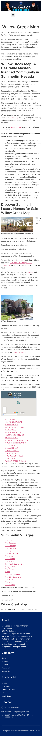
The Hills (8, 551)
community (13, 117)
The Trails (9, 579)
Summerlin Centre (12, 574)
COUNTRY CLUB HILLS (14, 427)
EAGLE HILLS (10, 430)
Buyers (30, 272)
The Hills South (11, 553)
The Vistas (9, 582)
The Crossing (10, 546)
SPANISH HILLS (11, 448)
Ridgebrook (10, 566)
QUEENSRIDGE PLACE (14, 435)
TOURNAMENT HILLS (14, 456)
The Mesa (9, 556)
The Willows (10, 585)
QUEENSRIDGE (11, 438)
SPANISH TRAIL (11, 445)
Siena (7, 572)
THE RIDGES (10, 453)
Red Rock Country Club (15, 564)
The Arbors (9, 540)
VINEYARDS (10, 458)
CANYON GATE (11, 425)
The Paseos (10, 559)
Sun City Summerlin (13, 577)
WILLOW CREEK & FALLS (15, 461)
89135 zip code (19, 352)
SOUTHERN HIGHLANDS (15, 443)
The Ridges (9, 569)
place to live (16, 127)
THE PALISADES (12, 451)
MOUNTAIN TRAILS (13, 432)
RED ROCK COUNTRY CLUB (16, 440)
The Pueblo (10, 561)
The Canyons (10, 543)
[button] (13, 15)
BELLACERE (10, 419)
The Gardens (10, 548)
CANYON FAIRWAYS (13, 422)
